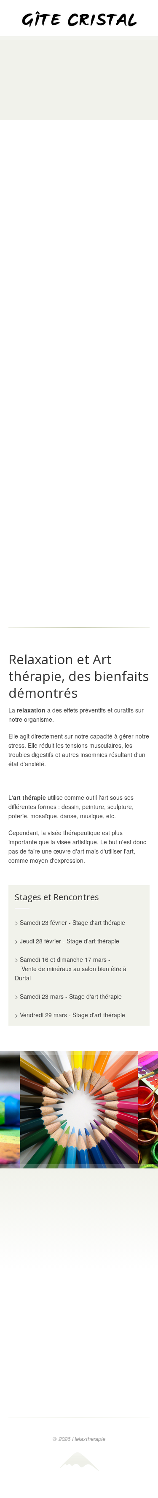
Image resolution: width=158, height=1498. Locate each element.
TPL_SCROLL (79, 1489)
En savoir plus (79, 272)
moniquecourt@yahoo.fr (90, 1258)
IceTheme (79, 1461)
